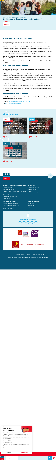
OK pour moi (24, 452)
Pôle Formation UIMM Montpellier (10, 203)
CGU (13, 254)
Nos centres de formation (8, 189)
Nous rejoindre (6, 194)
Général (10, 17)
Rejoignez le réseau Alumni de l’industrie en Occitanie (14, 191)
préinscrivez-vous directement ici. (13, 103)
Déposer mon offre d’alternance (10, 196)
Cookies (42, 254)
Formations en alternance (33, 187)
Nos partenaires (6, 198)
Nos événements (31, 205)
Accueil (4, 17)
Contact (39, 454)
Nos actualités (31, 203)
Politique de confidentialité (32, 254)
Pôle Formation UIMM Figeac (9, 209)
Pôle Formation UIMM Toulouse (9, 207)
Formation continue (32, 189)
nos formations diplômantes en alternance (19, 101)
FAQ (29, 207)
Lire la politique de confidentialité (9, 447)
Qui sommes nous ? (7, 187)
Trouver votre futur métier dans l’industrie (37, 193)
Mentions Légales (20, 254)
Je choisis (9, 452)
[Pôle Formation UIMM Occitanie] (2, 458)
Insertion (30, 191)
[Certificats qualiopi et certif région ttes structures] (23, 233)
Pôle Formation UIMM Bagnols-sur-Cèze (11, 205)
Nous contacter (6, 193)
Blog (7, 17)
